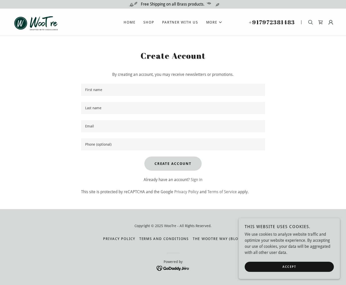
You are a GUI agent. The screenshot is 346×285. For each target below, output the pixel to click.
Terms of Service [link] (222, 191)
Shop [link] (148, 22)
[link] (34, 21)
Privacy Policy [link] (186, 191)
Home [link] (129, 22)
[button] (214, 22)
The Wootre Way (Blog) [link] (218, 239)
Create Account (173, 164)
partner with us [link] (180, 22)
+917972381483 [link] (272, 22)
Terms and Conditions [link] (164, 239)
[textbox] (173, 90)
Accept (289, 267)
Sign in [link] (196, 179)
